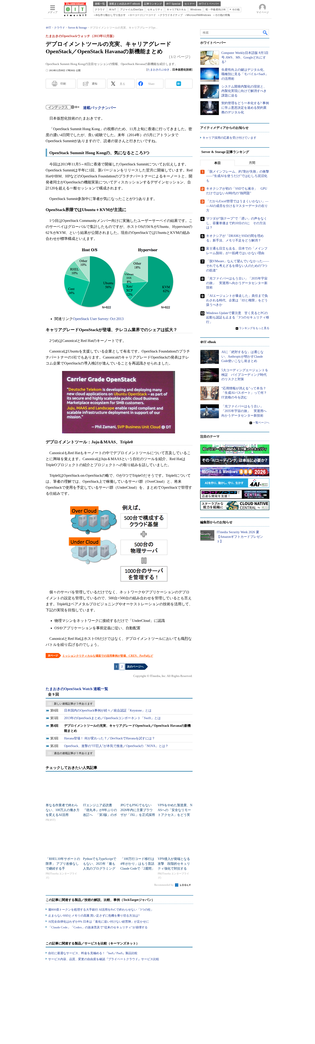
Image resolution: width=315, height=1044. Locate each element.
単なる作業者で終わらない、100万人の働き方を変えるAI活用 (63, 810)
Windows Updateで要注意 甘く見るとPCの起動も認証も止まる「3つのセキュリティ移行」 (237, 317)
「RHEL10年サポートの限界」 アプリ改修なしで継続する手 (63, 863)
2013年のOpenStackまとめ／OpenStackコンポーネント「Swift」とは (112, 718)
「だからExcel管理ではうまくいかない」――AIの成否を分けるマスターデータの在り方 (237, 206)
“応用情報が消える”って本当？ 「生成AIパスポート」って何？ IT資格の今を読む (245, 393)
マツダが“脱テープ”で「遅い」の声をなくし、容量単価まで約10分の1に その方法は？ (236, 223)
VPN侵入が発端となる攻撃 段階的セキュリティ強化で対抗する (174, 863)
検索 (265, 32)
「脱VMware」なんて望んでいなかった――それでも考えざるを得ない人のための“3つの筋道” (237, 265)
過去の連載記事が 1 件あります (73, 753)
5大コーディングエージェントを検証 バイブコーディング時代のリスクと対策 (244, 374)
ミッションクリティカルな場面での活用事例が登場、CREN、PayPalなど (107, 655)
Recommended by (164, 884)
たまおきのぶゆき (158, 69)
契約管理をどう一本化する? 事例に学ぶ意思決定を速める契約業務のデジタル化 (245, 107)
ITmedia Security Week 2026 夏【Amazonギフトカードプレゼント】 (240, 536)
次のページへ (135, 666)
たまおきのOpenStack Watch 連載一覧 (77, 689)
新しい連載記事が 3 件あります (73, 703)
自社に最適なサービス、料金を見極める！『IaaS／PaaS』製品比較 (92, 953)
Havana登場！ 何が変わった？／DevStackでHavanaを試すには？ (109, 738)
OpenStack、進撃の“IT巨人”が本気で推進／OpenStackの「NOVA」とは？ (116, 746)
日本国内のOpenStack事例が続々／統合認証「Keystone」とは (108, 710)
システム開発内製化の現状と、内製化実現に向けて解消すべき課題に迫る (244, 91)
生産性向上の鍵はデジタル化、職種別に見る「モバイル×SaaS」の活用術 (244, 74)
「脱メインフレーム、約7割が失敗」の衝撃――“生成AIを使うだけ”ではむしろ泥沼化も (237, 176)
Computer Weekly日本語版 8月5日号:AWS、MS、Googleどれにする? (244, 57)
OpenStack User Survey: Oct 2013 (98, 319)
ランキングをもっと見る (254, 328)
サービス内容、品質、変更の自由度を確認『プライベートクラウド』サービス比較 (103, 959)
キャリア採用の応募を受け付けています (229, 137)
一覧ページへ (261, 422)
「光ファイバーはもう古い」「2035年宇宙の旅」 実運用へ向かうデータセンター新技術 (236, 283)
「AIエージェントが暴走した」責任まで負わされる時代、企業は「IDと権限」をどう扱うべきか (237, 300)
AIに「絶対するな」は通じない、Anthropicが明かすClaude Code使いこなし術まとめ (242, 356)
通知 (94, 83)
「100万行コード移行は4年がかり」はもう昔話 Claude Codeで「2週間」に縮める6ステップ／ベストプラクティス (139, 868)
